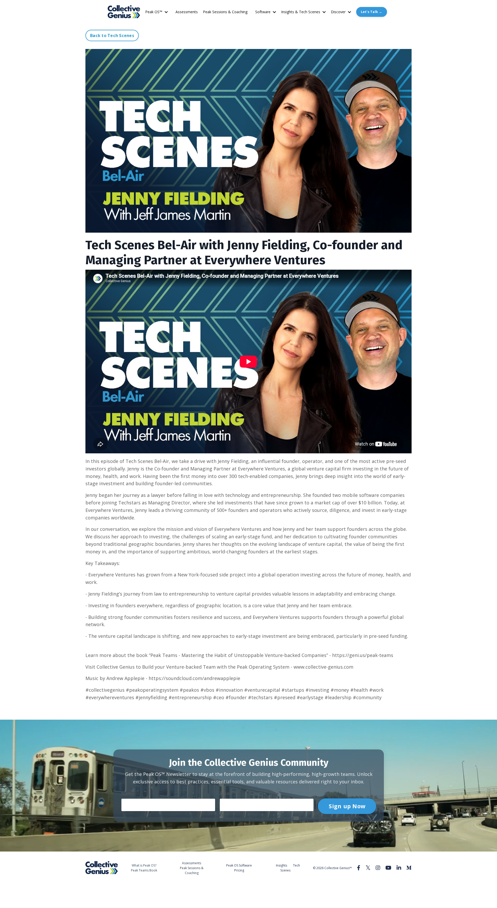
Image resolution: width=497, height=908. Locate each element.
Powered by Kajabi (396, 887)
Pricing (239, 870)
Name (127, 793)
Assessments (187, 11)
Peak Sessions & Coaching (225, 11)
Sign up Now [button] (347, 806)
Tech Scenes (290, 868)
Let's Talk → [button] (371, 12)
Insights (281, 865)
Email (226, 793)
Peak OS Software (239, 865)
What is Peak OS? (144, 865)
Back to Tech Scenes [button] (112, 35)
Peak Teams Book (144, 870)
